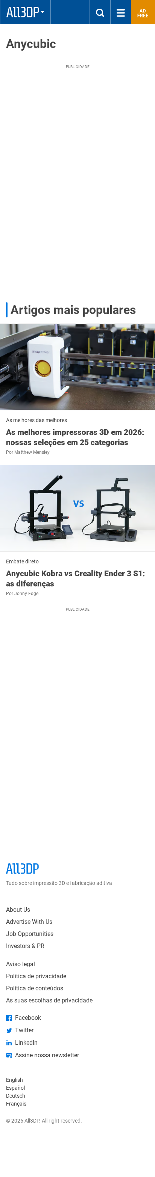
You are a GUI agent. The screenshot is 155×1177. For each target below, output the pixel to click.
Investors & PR (25, 946)
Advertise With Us (29, 921)
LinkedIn (26, 1042)
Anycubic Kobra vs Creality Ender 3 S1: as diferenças (75, 578)
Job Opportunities (29, 933)
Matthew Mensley (32, 452)
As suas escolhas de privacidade (49, 1000)
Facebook (28, 1017)
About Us (18, 909)
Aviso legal (20, 964)
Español (15, 1088)
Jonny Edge (26, 593)
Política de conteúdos (34, 988)
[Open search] (100, 12)
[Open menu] (121, 12)
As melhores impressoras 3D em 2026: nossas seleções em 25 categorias (75, 437)
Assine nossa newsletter (47, 1055)
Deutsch (15, 1096)
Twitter (24, 1030)
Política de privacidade (36, 976)
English (14, 1080)
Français (16, 1104)
